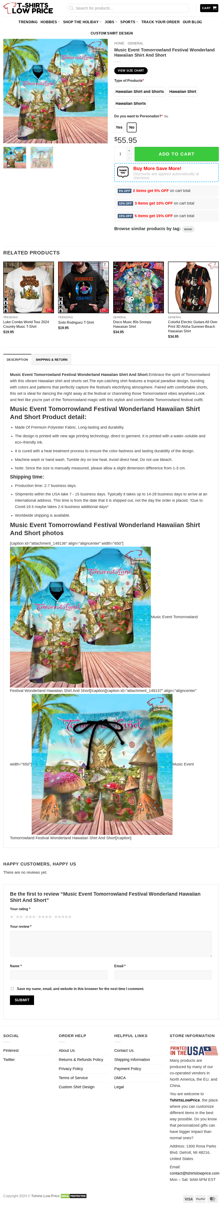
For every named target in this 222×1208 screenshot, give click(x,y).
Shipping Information (132, 1059)
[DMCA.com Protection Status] (73, 1196)
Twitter (9, 1059)
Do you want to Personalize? (138, 116)
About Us (67, 1050)
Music (188, 229)
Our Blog (192, 22)
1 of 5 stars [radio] (11, 917)
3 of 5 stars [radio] (30, 917)
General (135, 43)
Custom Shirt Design (112, 33)
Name (16, 966)
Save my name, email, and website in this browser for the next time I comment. (80, 989)
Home (119, 43)
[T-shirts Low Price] (28, 8)
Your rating (20, 909)
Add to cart (177, 153)
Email (120, 966)
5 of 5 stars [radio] (62, 917)
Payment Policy (127, 1069)
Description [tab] (17, 359)
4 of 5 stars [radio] (44, 917)
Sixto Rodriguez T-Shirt (76, 322)
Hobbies (49, 22)
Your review (20, 926)
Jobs (109, 22)
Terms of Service (73, 1078)
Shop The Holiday (81, 22)
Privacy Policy (71, 1069)
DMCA (120, 1078)
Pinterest (11, 1050)
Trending (28, 22)
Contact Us (124, 1050)
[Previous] (11, 91)
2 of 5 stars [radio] (19, 917)
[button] (209, 8)
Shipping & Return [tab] (52, 359)
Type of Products (129, 80)
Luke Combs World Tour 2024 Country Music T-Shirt (26, 324)
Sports (127, 22)
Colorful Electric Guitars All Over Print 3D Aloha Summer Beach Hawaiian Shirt (192, 326)
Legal (119, 1087)
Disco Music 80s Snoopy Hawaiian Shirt (132, 324)
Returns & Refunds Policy (81, 1059)
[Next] (100, 91)
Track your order (160, 22)
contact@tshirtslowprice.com (194, 1173)
